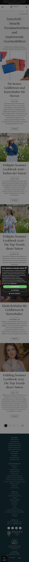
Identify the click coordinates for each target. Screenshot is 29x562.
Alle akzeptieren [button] (15, 286)
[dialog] (14, 281)
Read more (13, 283)
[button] (14, 293)
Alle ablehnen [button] (15, 290)
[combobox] (26, 268)
